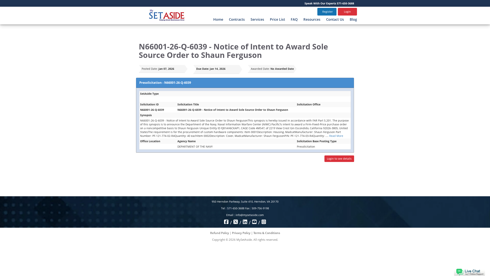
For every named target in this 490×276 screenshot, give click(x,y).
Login (347, 11)
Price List (277, 19)
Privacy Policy (241, 233)
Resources (311, 19)
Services (257, 19)
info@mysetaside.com (250, 215)
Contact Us (335, 19)
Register (327, 11)
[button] (469, 272)
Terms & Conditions (266, 233)
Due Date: (202, 69)
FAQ (294, 19)
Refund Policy (219, 233)
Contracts (237, 19)
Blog (353, 19)
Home (218, 19)
